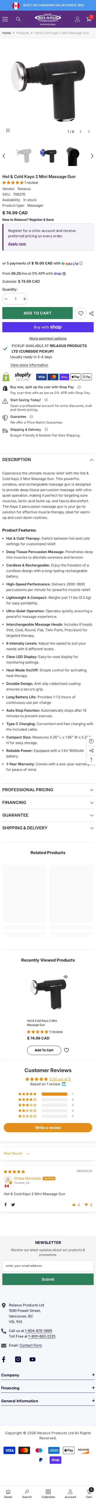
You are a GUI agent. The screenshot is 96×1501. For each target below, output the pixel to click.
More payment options (48, 338)
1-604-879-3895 (38, 1331)
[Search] (18, 19)
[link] (81, 313)
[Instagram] (18, 1359)
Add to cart (38, 313)
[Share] (90, 313)
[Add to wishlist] (66, 1050)
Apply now (17, 244)
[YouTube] (32, 1359)
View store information (29, 365)
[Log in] (77, 19)
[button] (80, 132)
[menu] (5, 19)
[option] (48, 91)
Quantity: (9, 289)
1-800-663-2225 (41, 1336)
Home (6, 33)
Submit (48, 1279)
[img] (14, 1171)
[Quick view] (65, 976)
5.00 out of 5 (60, 1079)
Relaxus (24, 189)
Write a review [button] (48, 1127)
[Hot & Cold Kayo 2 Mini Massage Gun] (48, 994)
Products (22, 33)
